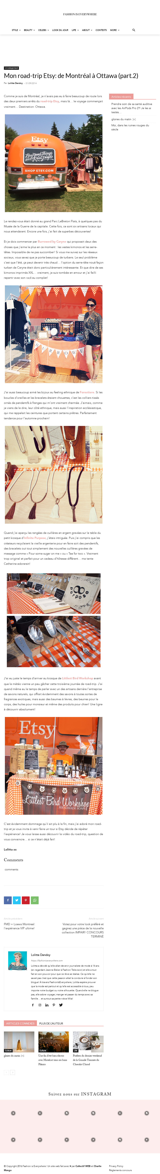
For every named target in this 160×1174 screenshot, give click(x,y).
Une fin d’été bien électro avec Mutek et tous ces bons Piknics (52, 1060)
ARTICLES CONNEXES (20, 1023)
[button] (134, 30)
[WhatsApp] (35, 900)
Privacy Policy (116, 1166)
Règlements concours (120, 1170)
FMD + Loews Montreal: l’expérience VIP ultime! (19, 926)
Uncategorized (11, 68)
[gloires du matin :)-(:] (19, 1042)
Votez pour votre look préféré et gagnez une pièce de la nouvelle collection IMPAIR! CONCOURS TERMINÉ (82, 930)
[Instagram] (41, 1005)
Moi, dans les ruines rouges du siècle (130, 127)
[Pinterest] (26, 900)
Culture (8, 1050)
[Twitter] (17, 900)
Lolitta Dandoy (15, 83)
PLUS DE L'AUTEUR (51, 1023)
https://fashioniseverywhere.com (46, 960)
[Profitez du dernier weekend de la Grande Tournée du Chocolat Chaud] (88, 1042)
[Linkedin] (48, 1005)
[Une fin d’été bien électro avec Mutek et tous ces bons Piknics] (53, 1042)
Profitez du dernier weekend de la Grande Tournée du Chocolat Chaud (87, 1060)
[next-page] (12, 1072)
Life (75, 1050)
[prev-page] (6, 1072)
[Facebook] (8, 900)
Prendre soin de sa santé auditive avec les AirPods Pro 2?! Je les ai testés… (131, 108)
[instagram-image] (13, 1113)
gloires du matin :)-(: (14, 1056)
